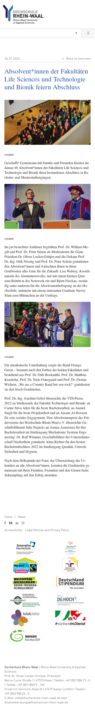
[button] (41, 33)
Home (8, 517)
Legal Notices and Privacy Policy (47, 530)
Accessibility (13, 530)
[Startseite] (24, 14)
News (22, 517)
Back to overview (78, 58)
